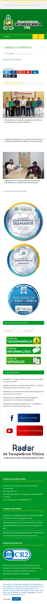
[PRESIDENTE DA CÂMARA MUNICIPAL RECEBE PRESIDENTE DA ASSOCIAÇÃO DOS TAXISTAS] (23, 165)
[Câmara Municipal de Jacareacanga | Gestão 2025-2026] (23, 21)
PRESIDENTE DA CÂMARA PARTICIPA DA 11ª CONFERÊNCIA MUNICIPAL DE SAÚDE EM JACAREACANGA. (22, 405)
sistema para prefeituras (31, 565)
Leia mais (31, 592)
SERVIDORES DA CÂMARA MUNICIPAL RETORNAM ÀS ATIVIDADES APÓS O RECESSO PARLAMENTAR (20, 399)
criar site (17, 565)
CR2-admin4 (9, 53)
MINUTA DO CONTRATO (12, 60)
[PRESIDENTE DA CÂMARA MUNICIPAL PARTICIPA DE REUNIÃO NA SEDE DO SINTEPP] (23, 105)
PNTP (12, 579)
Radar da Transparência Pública (28, 579)
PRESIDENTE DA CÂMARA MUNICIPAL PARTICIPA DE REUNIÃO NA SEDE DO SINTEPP (23, 121)
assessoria (18, 568)
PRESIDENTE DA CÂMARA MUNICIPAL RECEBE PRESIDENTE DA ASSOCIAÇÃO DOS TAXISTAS (22, 182)
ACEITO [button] (16, 599)
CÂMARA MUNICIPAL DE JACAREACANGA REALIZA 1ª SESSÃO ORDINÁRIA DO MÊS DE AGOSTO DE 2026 (24, 5)
